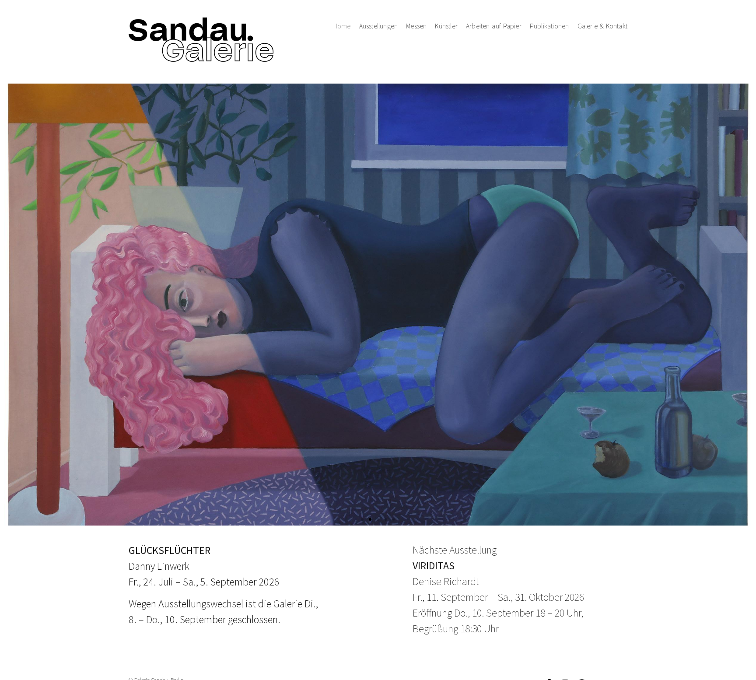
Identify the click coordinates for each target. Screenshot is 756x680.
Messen (416, 26)
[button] (362, 519)
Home (342, 26)
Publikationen (549, 26)
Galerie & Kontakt (603, 26)
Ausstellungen (378, 26)
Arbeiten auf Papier (494, 26)
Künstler (446, 26)
